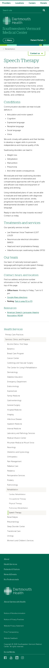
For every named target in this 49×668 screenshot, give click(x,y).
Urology (10, 536)
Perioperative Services (16, 476)
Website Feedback (11, 638)
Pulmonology (12, 485)
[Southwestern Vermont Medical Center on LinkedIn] (17, 658)
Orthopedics (12, 457)
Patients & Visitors (12, 569)
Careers (32, 3)
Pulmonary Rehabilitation (18, 508)
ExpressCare (12, 391)
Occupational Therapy (17, 499)
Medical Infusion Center (16, 438)
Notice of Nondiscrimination (14, 613)
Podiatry (10, 480)
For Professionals (11, 580)
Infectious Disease (14, 419)
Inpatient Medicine (14, 424)
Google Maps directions (17, 297)
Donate (43, 3)
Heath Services (10, 564)
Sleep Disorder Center (16, 527)
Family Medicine (13, 396)
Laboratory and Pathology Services (21, 433)
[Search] (44, 10)
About (6, 559)
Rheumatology (13, 522)
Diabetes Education (15, 377)
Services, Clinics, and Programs (17, 339)
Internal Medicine (14, 429)
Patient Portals (37, 40)
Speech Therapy (15, 513)
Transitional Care (13, 531)
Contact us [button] (35, 53)
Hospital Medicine (14, 410)
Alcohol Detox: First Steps (17, 344)
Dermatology (12, 372)
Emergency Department (17, 382)
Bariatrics (10, 349)
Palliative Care (12, 466)
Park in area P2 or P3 (23, 301)
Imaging (10, 415)
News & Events (10, 574)
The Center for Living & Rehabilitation (22, 368)
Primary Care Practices (14, 335)
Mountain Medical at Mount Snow (20, 443)
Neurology (11, 447)
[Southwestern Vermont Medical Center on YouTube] (12, 658)
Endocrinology (13, 386)
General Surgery (13, 405)
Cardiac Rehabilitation (17, 494)
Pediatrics (11, 471)
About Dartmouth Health (15, 602)
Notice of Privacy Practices (14, 619)
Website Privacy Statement (14, 626)
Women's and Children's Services (20, 541)
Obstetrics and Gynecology (18, 452)
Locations (19, 3)
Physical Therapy (15, 503)
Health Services (13, 329)
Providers (6, 3)
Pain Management (14, 461)
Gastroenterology (14, 400)
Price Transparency (11, 632)
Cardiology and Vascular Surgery (20, 363)
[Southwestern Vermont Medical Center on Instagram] (23, 658)
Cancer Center (13, 358)
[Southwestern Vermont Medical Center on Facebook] (6, 658)
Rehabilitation (10, 49)
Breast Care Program (15, 354)
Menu (9, 40)
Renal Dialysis (12, 517)
